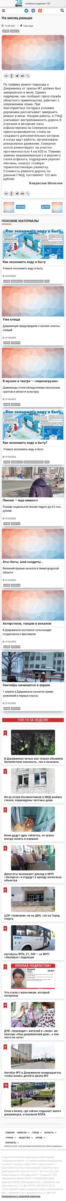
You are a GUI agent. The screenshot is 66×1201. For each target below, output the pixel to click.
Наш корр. (29, 26)
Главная (9, 1132)
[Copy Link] (27, 76)
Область (49, 1132)
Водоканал (17, 281)
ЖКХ (47, 281)
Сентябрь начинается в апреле (26, 685)
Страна (9, 1138)
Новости (15, 31)
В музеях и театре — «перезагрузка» (30, 381)
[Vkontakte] (6, 76)
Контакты (10, 1143)
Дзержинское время (33, 281)
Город (35, 1132)
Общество (24, 1138)
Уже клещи (11, 319)
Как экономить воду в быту (24, 262)
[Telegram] (17, 76)
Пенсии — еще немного (20, 500)
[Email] (22, 76)
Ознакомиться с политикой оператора (21, 1196)
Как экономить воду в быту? (25, 443)
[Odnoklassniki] (11, 76)
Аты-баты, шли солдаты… (23, 562)
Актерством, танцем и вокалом (27, 623)
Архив (5, 31)
